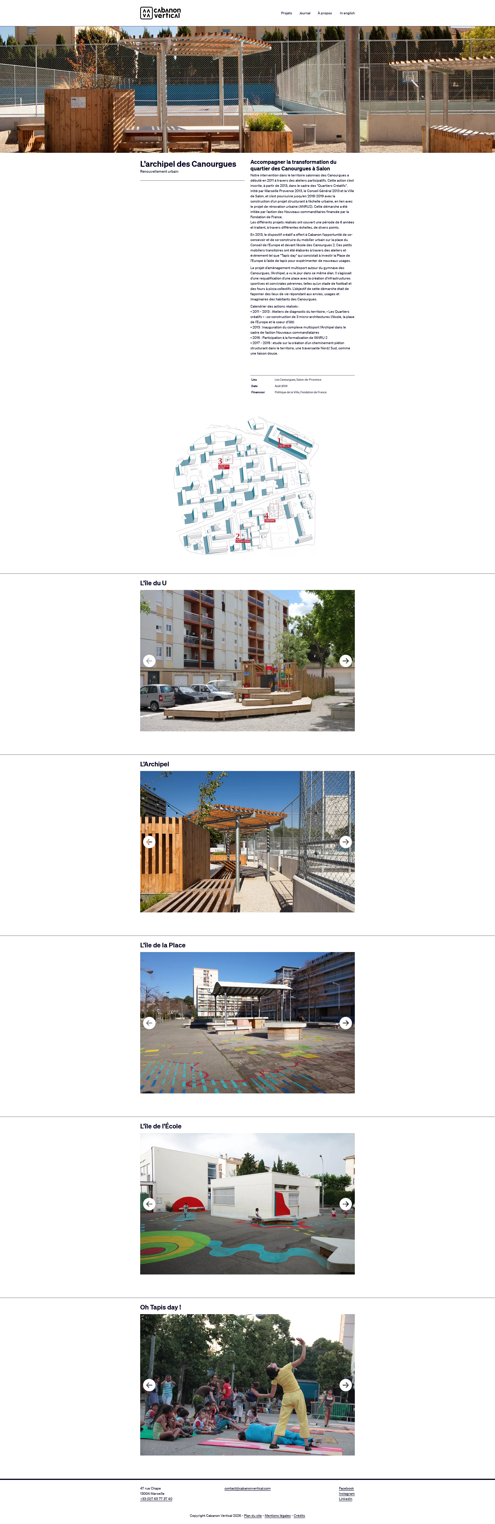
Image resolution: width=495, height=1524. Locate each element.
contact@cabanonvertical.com (247, 1488)
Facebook (346, 1488)
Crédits (299, 1515)
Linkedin (345, 1499)
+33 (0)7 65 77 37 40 (156, 1499)
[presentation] (149, 661)
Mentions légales (278, 1515)
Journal (304, 13)
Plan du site (253, 1515)
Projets (286, 13)
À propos (325, 13)
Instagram (347, 1493)
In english (347, 13)
